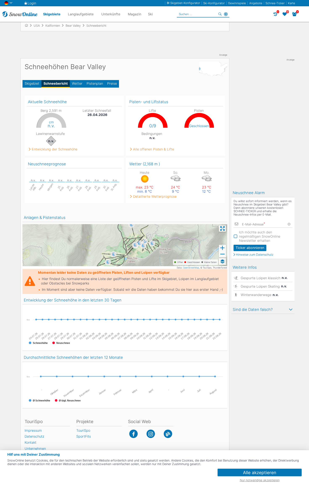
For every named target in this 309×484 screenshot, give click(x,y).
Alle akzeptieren (259, 472)
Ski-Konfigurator (214, 3)
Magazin (134, 14)
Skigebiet (32, 83)
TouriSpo (83, 430)
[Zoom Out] (222, 254)
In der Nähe (225, 14)
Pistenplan (95, 83)
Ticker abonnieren (250, 248)
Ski (150, 14)
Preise (112, 83)
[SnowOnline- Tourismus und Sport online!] (28, 25)
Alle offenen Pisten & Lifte (153, 149)
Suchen (220, 14)
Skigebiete (52, 14)
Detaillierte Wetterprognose (155, 196)
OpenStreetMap (191, 267)
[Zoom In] (222, 248)
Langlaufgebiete (81, 14)
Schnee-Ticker (275, 3)
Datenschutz (34, 436)
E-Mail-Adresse (253, 224)
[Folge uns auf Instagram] (151, 434)
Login (32, 3)
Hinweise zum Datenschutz (254, 254)
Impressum (33, 430)
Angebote (255, 3)
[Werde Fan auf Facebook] (133, 434)
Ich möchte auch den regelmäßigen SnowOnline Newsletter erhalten (259, 236)
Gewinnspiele (237, 3)
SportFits (83, 436)
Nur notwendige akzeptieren (260, 480)
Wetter (77, 83)
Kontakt (30, 442)
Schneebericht (56, 83)
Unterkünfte (110, 14)
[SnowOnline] (20, 14)
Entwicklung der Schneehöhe (54, 149)
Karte (291, 3)
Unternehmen (35, 448)
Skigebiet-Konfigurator (185, 3)
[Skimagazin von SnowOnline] (168, 434)
